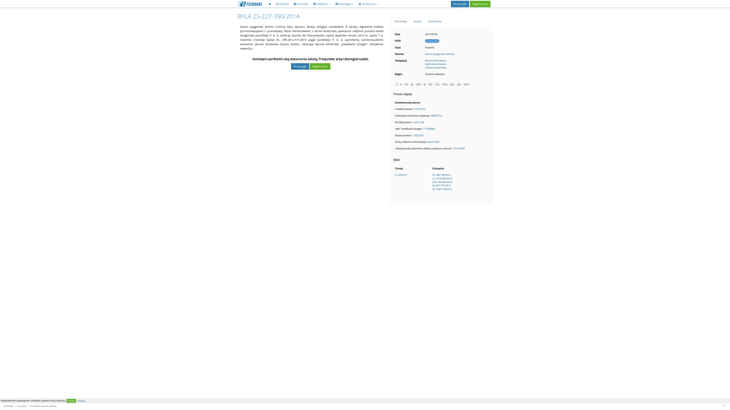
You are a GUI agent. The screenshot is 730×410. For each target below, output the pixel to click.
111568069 (429, 128)
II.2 (406, 84)
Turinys (417, 21)
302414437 (434, 142)
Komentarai (434, 21)
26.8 (419, 84)
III (424, 84)
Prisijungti (460, 4)
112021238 (418, 122)
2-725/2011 (401, 175)
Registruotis (480, 4)
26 (412, 84)
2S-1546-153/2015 (442, 189)
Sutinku (71, 400)
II (401, 84)
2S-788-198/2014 (441, 175)
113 (437, 84)
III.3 (452, 84)
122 (458, 84)
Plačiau (81, 400)
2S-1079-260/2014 (442, 178)
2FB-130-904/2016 (442, 182)
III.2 (430, 84)
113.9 (444, 84)
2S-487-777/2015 (441, 185)
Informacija (400, 21)
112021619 (419, 109)
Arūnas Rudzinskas (435, 67)
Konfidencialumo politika (44, 406)
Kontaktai (9, 406)
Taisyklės (22, 406)
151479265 (459, 148)
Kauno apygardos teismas (439, 54)
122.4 (466, 84)
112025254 (418, 135)
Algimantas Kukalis (435, 64)
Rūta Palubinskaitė (435, 60)
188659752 (436, 115)
